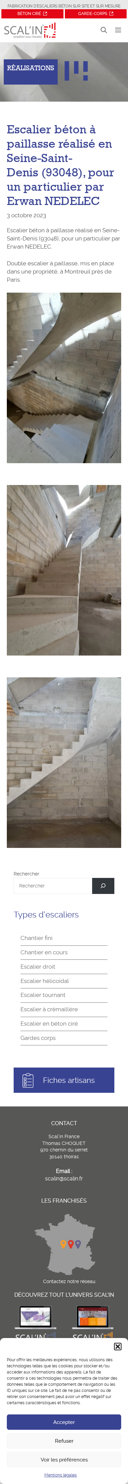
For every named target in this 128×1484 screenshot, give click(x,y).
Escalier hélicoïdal (44, 981)
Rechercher (26, 874)
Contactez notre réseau (69, 1281)
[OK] (103, 886)
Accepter (64, 1422)
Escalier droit (37, 966)
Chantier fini (36, 938)
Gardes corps (38, 1037)
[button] (117, 1346)
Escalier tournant (43, 994)
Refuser (64, 1441)
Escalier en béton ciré (49, 1023)
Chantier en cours (44, 952)
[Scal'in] (29, 30)
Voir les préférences (64, 1460)
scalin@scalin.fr (64, 1178)
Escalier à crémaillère (49, 1009)
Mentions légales (60, 1475)
